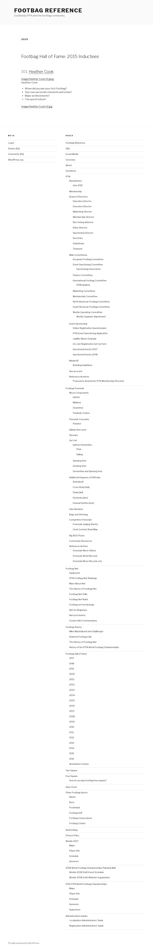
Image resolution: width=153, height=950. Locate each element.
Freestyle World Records (85, 556)
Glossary (73, 435)
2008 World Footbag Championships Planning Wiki (91, 868)
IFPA (68, 176)
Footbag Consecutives (80, 818)
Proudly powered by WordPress (23, 943)
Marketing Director (82, 211)
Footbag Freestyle (75, 388)
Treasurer (77, 248)
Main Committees (78, 255)
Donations (71, 171)
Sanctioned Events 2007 (85, 349)
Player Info (74, 850)
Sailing (79, 454)
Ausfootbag (72, 830)
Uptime (76, 397)
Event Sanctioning (78, 323)
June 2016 (78, 185)
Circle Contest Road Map (85, 529)
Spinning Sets (79, 460)
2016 (71, 758)
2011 (71, 732)
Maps (72, 845)
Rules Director (80, 227)
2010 (71, 727)
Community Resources (80, 541)
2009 (72, 721)
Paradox (77, 423)
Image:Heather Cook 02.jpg (36, 106)
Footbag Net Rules (78, 599)
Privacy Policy (72, 835)
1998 (71, 663)
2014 (71, 748)
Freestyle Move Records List (87, 561)
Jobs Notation (76, 509)
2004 (72, 695)
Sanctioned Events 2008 (85, 354)
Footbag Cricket (77, 823)
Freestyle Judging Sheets (85, 524)
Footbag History (74, 627)
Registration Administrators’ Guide (86, 925)
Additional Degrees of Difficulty (84, 477)
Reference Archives (79, 376)
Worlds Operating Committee (87, 312)
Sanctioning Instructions (88, 269)
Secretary (78, 238)
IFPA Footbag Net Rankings (83, 578)
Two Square (71, 770)
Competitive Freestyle (80, 519)
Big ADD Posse (77, 535)
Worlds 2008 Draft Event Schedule (86, 872)
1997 (71, 658)
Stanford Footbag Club (80, 636)
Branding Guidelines (82, 365)
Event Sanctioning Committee (88, 264)
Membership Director (83, 217)
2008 (72, 716)
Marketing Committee (84, 291)
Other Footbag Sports (77, 792)
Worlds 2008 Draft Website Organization (89, 877)
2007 (72, 711)
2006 (72, 706)
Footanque (74, 807)
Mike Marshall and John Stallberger (86, 631)
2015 (71, 753)
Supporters (74, 909)
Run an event (75, 371)
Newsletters (75, 181)
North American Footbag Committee (91, 301)
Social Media (72, 154)
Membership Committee (85, 296)
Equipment (74, 573)
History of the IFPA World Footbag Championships (94, 647)
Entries (14, 148)
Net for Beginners (78, 610)
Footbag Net (72, 568)
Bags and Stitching (78, 514)
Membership (75, 191)
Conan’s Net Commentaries (83, 620)
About (69, 165)
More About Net (77, 583)
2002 (72, 684)
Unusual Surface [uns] (83, 503)
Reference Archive (78, 546)
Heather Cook (41, 71)
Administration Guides (77, 916)
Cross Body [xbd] (81, 487)
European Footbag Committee (88, 259)
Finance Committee (83, 275)
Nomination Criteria (79, 764)
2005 (72, 700)
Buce (71, 802)
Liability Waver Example (84, 338)
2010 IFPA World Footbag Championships (86, 884)
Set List (73, 440)
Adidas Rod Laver (78, 429)
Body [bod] (78, 481)
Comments (16, 154)
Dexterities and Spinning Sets (87, 471)
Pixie (78, 449)
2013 (71, 743)
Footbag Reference (48, 10)
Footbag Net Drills (78, 594)
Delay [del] (78, 492)
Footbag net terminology (81, 604)
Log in (11, 143)
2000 (72, 674)
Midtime (77, 402)
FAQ (68, 148)
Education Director (82, 201)
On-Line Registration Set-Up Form (90, 344)
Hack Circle (71, 787)
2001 (71, 679)
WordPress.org (15, 159)
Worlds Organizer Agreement (91, 316)
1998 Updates (83, 285)
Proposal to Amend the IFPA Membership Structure (98, 381)
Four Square (72, 776)
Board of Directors (78, 196)
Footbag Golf (75, 813)
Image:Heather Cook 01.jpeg (37, 79)
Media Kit (74, 360)
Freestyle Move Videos (84, 550)
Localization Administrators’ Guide (86, 920)
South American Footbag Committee (91, 307)
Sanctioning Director (83, 233)
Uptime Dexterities (82, 445)
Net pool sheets (77, 615)
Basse (72, 797)
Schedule (73, 856)
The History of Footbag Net (83, 588)
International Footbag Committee (90, 280)
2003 (72, 690)
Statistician (78, 243)
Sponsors (74, 861)
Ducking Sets (79, 466)
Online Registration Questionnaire (90, 328)
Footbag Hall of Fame (76, 654)
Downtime (78, 407)
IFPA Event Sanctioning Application (90, 333)
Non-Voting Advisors (83, 222)
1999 (71, 668)
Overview (70, 159)
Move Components (79, 393)
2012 (71, 737)
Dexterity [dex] (80, 497)
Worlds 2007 (72, 841)
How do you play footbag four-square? (88, 780)
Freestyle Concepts (79, 419)
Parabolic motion (81, 413)
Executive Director (82, 206)
